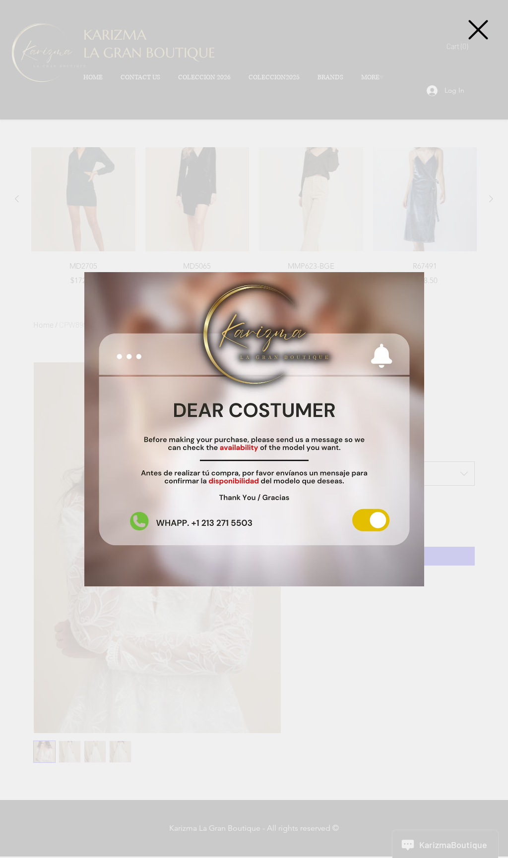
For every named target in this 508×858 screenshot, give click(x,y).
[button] (478, 30)
